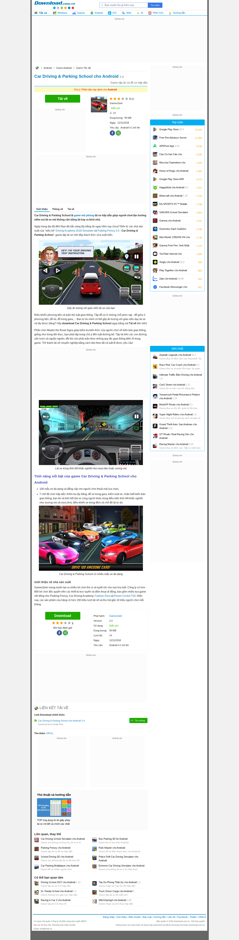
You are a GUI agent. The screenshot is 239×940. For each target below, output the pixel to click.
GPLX (49, 733)
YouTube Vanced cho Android (170, 254)
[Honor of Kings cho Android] (155, 171)
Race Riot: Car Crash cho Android (179, 364)
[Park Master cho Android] (94, 849)
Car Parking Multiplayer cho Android (60, 865)
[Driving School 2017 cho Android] (36, 883)
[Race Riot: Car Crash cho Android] (155, 366)
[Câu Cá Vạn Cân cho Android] (155, 154)
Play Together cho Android (173, 271)
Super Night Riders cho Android (178, 414)
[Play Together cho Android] (155, 270)
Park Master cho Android (112, 847)
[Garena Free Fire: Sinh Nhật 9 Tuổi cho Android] (155, 245)
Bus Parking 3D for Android (113, 838)
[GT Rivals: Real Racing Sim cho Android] (155, 436)
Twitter (193, 917)
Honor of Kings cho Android (173, 171)
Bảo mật (147, 917)
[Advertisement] (119, 43)
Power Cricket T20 (125, 595)
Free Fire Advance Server (173, 138)
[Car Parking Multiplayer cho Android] (36, 867)
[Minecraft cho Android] (155, 195)
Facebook (182, 917)
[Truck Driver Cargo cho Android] (94, 892)
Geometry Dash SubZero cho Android (172, 230)
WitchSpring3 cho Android (115, 900)
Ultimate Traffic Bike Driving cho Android (180, 376)
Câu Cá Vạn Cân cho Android (170, 155)
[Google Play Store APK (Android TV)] (155, 179)
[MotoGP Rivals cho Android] (155, 406)
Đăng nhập (108, 917)
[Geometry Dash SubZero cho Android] (155, 229)
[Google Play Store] (155, 129)
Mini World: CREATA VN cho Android (174, 238)
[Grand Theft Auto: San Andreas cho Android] (155, 426)
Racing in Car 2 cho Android (55, 900)
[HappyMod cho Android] (155, 187)
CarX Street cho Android (174, 384)
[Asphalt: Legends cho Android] (155, 356)
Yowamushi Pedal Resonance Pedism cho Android (179, 396)
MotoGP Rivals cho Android (176, 404)
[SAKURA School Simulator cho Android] (155, 212)
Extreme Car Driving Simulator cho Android (121, 865)
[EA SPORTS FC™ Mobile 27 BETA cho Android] (155, 204)
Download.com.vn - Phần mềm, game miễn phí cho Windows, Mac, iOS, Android (54, 5)
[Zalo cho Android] (155, 278)
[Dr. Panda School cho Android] (36, 892)
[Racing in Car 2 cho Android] (36, 901)
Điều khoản (135, 917)
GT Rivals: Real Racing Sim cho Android (176, 436)
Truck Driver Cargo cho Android (116, 891)
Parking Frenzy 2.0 (108, 230)
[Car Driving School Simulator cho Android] (36, 840)
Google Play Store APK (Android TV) (171, 180)
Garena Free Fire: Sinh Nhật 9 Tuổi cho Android (174, 246)
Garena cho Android (169, 220)
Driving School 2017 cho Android (60, 882)
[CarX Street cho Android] (155, 386)
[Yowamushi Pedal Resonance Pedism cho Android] (155, 396)
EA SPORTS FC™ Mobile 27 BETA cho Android (173, 205)
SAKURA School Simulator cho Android (173, 213)
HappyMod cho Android (173, 187)
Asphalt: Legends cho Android (177, 354)
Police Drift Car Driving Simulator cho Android (118, 858)
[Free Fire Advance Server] (155, 137)
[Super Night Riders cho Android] (155, 416)
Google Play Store (171, 129)
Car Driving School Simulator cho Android (63, 838)
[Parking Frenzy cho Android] (36, 849)
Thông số (57, 209)
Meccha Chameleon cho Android (172, 163)
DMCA (202, 917)
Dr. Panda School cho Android (58, 891)
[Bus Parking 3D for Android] (94, 840)
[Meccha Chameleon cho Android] (155, 162)
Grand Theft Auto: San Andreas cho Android (178, 426)
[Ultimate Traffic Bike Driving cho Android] (155, 376)
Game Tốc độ (83, 68)
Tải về (70, 209)
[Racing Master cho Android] (155, 446)
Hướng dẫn (159, 917)
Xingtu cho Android (171, 262)
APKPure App (169, 146)
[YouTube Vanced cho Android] (155, 254)
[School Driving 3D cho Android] (36, 858)
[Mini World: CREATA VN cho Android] (155, 237)
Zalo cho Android (171, 278)
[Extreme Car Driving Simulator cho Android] (94, 867)
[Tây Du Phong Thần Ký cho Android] (94, 883)
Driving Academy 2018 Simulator (74, 230)
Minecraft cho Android (173, 195)
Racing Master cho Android (176, 444)
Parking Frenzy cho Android (55, 847)
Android (48, 68)
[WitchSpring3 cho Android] (94, 901)
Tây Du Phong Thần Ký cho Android (120, 882)
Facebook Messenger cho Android (173, 288)
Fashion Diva (102, 595)
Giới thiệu (121, 917)
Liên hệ (171, 917)
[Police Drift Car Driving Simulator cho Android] (94, 858)
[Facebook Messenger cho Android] (155, 287)
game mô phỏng (84, 215)
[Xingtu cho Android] (155, 262)
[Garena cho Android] (155, 220)
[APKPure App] (155, 146)
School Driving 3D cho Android (57, 856)
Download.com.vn (37, 68)
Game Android (64, 68)
